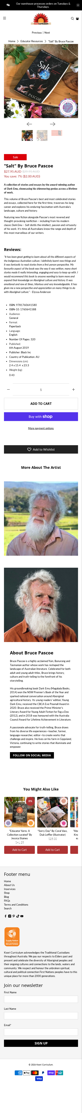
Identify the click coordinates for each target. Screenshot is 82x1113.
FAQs (7, 900)
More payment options (41, 428)
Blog (6, 896)
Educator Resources (31, 41)
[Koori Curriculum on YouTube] (21, 916)
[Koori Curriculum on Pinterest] (13, 916)
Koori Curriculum (44, 1064)
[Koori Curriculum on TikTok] (18, 916)
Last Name (10, 1008)
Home (11, 41)
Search (8, 908)
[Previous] (29, 124)
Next (47, 32)
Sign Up (41, 1043)
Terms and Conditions (16, 904)
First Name (10, 992)
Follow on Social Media (32, 755)
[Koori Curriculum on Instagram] (9, 916)
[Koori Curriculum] (41, 18)
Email (7, 1025)
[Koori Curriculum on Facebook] (5, 916)
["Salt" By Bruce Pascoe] (41, 81)
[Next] (53, 124)
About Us (9, 885)
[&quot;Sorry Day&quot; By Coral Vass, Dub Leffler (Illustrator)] (52, 812)
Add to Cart (19, 849)
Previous (37, 32)
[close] (78, 5)
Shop (7, 892)
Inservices (10, 889)
